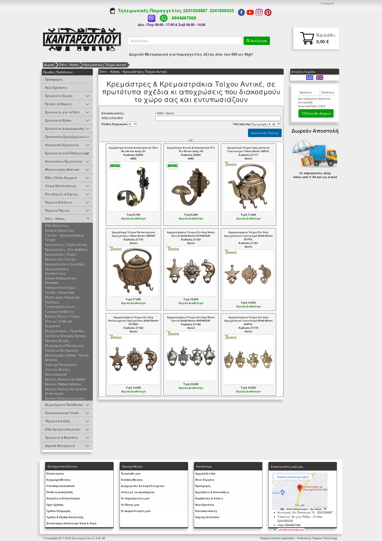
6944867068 (184, 17)
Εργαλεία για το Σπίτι (62, 112)
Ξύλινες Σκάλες (58, 369)
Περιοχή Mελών (132, 466)
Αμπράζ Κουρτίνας (59, 230)
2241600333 (222, 10)
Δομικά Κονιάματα (60, 445)
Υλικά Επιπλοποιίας (60, 186)
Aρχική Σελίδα (205, 473)
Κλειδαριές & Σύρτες (61, 194)
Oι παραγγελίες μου (135, 498)
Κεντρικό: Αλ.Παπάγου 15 (295, 512)
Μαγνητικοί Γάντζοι (60, 259)
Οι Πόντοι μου (130, 505)
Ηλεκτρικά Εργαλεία (62, 145)
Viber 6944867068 (288, 525)
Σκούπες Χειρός (57, 340)
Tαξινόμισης (241, 124)
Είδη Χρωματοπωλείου (62, 429)
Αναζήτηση (258, 41)
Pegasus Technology (325, 538)
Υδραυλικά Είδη (57, 421)
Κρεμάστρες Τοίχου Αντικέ (105, 64)
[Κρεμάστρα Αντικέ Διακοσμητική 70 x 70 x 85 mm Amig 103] (191, 186)
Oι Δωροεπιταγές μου (136, 511)
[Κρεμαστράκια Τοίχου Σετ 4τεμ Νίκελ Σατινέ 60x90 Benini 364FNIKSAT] (191, 356)
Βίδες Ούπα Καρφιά (61, 177)
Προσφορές (54, 79)
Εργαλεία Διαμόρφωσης (64, 128)
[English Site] (319, 77)
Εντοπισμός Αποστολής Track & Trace (71, 523)
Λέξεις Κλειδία (112, 118)
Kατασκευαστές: (112, 113)
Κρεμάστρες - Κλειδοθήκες (66, 249)
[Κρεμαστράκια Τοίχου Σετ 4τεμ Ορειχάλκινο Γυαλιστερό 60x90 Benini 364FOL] (248, 359)
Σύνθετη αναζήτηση (59, 492)
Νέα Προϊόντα (56, 87)
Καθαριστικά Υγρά (60, 287)
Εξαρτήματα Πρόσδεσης (64, 404)
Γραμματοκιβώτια (59, 311)
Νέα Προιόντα (204, 505)
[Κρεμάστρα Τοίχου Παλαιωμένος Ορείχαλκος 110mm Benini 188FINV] (133, 271)
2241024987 (195, 10)
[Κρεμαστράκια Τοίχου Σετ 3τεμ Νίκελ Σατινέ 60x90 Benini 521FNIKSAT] (191, 271)
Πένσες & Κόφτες (58, 104)
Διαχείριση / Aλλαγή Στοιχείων (142, 486)
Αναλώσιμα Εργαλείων (63, 161)
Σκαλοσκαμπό (56, 374)
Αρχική (49, 64)
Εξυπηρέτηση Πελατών (63, 466)
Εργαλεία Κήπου (58, 120)
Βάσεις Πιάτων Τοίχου (62, 316)
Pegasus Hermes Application (278, 538)
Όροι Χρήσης (54, 505)
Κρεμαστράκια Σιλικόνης (64, 264)
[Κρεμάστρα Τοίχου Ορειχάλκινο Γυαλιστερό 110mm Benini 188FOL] (248, 186)
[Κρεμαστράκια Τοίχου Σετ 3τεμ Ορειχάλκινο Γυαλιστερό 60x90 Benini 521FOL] (248, 274)
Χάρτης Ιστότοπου (207, 517)
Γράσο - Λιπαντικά (59, 292)
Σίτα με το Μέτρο (58, 321)
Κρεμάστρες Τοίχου (60, 254)
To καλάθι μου (130, 473)
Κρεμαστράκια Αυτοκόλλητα (57, 271)
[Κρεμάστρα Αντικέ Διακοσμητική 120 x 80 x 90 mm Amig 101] (133, 186)
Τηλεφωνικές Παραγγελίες (149, 10)
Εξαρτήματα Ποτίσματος (64, 345)
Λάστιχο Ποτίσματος (61, 364)
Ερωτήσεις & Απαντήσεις (212, 492)
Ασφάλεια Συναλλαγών (63, 498)
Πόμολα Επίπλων (58, 202)
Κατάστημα (204, 466)
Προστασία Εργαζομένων (65, 136)
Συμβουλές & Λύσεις (209, 498)
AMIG (160, 113)
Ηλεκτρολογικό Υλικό (61, 413)
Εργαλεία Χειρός (59, 95)
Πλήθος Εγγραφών (114, 124)
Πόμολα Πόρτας (57, 210)
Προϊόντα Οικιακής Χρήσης (65, 336)
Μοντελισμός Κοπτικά (62, 169)
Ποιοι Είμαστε (204, 480)
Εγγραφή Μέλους (58, 480)
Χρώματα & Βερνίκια (61, 437)
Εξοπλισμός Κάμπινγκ (62, 297)
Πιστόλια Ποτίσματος (61, 350)
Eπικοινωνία (55, 473)
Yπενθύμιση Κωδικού (60, 486)
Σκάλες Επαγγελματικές (65, 398)
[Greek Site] (310, 77)
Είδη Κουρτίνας (57, 225)
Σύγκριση (328, 3)
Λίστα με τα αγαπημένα (137, 492)
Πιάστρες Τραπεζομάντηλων (60, 304)
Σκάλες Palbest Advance (63, 384)
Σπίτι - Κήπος (69, 64)
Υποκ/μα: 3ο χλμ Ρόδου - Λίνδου (300, 516)
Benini (170, 113)
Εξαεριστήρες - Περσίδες (65, 331)
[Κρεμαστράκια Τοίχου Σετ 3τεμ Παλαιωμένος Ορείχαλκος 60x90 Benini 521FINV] (133, 359)
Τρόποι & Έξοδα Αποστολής (65, 517)
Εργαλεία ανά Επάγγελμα (67, 153)
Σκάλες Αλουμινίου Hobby (65, 379)
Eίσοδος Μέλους (132, 480)
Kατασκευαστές (206, 511)
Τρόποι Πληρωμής (58, 511)
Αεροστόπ (52, 326)
